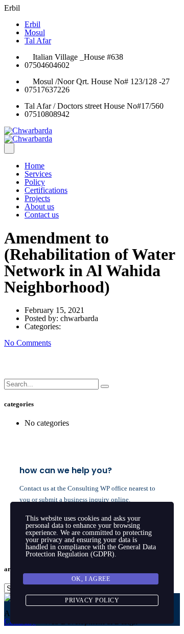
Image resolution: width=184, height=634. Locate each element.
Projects (37, 198)
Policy (35, 182)
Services (38, 173)
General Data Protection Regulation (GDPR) (91, 550)
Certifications (46, 190)
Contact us (42, 214)
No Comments (27, 342)
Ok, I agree (91, 578)
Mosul (35, 32)
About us (39, 206)
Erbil (32, 24)
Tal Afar (38, 40)
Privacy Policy (92, 600)
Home (34, 165)
